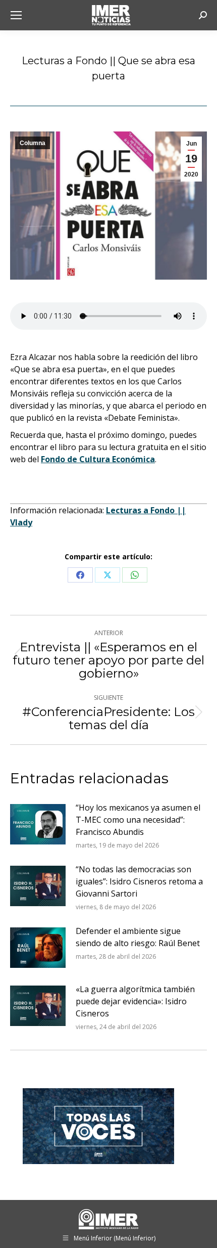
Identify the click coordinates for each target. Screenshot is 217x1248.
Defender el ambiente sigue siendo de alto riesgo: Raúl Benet (138, 937)
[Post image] (38, 824)
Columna (32, 143)
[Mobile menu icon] (16, 15)
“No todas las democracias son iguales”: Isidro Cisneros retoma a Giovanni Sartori (139, 881)
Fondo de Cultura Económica (98, 459)
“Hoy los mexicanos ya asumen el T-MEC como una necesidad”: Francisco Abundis (138, 819)
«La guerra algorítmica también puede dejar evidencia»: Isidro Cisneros (135, 1001)
